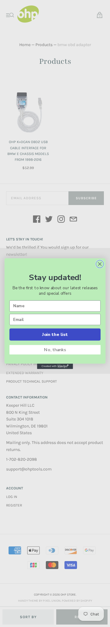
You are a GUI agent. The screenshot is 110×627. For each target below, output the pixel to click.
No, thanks (55, 350)
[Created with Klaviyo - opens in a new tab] (55, 366)
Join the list (55, 334)
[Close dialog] (100, 264)
